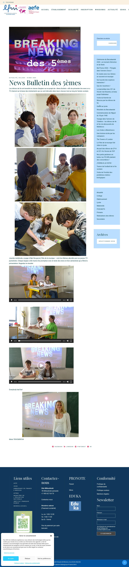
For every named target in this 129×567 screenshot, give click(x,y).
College (22, 77)
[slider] (39, 300)
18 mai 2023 (31, 77)
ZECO (16, 486)
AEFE (15, 483)
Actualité (13, 77)
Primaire (100, 212)
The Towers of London (105, 139)
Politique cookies (19, 563)
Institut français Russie (21, 502)
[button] (51, 536)
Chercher (113, 43)
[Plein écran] (71, 300)
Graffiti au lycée (102, 106)
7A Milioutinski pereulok (49, 491)
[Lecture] (12, 300)
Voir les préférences (44, 558)
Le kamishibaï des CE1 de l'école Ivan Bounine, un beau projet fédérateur (107, 91)
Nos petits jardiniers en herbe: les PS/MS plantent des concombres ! (106, 157)
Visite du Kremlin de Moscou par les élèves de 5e (106, 100)
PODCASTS (101, 209)
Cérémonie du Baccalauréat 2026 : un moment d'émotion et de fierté (107, 62)
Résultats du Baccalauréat (106, 110)
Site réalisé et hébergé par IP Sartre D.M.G (64, 564)
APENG (16, 493)
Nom (98, 506)
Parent (71, 484)
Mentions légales (103, 494)
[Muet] (68, 300)
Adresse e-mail (102, 519)
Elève (71, 490)
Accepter (11, 558)
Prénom (99, 513)
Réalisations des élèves (105, 216)
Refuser (27, 558)
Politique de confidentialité (32, 563)
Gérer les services (9, 553)
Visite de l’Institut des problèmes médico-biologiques (104, 175)
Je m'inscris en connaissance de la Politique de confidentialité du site (106, 528)
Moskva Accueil (21, 506)
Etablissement (102, 199)
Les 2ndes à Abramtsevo (105, 130)
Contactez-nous (47, 500)
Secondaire (101, 219)
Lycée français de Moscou (60, 562)
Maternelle (100, 206)
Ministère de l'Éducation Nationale (19, 497)
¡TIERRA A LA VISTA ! (104, 163)
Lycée (99, 202)
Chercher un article (103, 38)
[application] (41, 284)
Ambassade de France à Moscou (23, 489)
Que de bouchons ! (103, 86)
